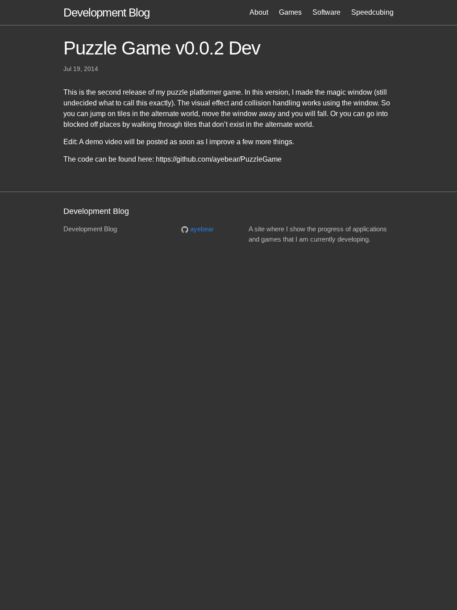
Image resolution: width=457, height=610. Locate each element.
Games (290, 12)
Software (326, 12)
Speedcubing (372, 12)
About (258, 12)
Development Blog (106, 12)
